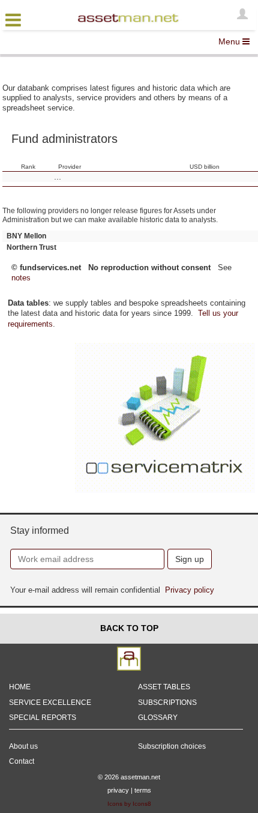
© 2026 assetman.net (129, 777)
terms (142, 790)
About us (23, 746)
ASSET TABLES (164, 687)
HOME (20, 687)
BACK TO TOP (129, 628)
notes (21, 277)
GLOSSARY (158, 717)
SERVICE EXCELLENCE (50, 702)
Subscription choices (172, 746)
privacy (118, 790)
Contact (21, 761)
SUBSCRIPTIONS (167, 702)
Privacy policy (189, 589)
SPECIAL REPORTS (42, 717)
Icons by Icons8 (129, 803)
